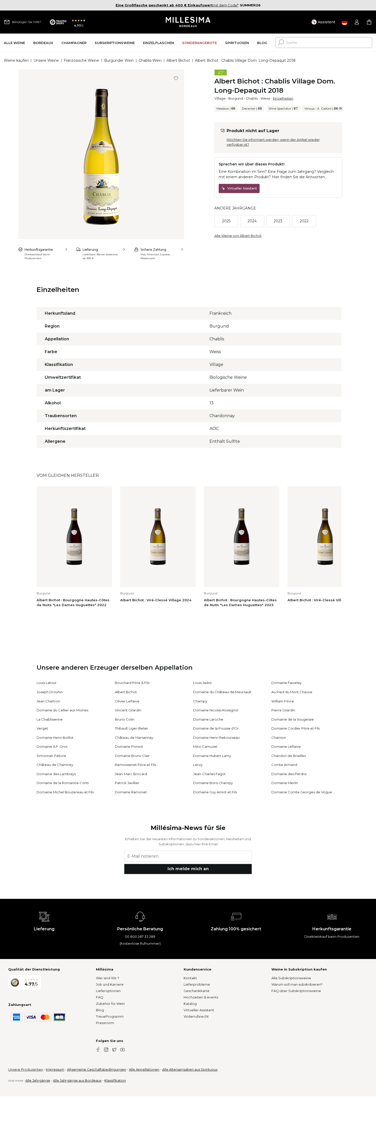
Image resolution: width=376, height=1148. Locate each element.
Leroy (198, 765)
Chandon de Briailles (288, 756)
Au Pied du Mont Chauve (291, 692)
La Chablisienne (50, 719)
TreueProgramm (110, 1016)
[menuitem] (14, 42)
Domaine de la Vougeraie (292, 719)
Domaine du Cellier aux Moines (62, 710)
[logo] (188, 22)
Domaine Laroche (208, 719)
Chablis (252, 98)
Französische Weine (81, 60)
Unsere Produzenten (25, 1069)
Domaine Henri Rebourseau (216, 737)
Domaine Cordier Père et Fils (295, 728)
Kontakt (190, 978)
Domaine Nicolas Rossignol (215, 710)
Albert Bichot (178, 60)
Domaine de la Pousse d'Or (216, 728)
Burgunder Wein (119, 60)
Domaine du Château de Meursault (222, 692)
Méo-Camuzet (205, 746)
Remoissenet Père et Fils (135, 765)
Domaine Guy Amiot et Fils (215, 792)
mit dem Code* (177, 5)
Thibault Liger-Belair (131, 728)
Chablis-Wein (150, 60)
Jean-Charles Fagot (209, 774)
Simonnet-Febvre (51, 756)
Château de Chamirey (55, 765)
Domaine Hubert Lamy (212, 756)
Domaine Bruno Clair (132, 756)
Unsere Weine (46, 60)
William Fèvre (282, 701)
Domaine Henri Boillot (55, 737)
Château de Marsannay (134, 737)
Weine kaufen (16, 60)
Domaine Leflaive (286, 746)
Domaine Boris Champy (213, 783)
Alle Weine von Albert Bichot (238, 236)
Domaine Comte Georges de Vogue (301, 792)
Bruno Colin (124, 719)
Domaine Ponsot (129, 746)
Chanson (278, 737)
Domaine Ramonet (131, 792)
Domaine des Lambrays (56, 774)
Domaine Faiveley (286, 683)
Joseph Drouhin (50, 692)
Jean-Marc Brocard (131, 774)
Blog (100, 1010)
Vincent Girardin (128, 710)
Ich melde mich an (188, 868)
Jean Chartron (48, 701)
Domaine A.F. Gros (52, 746)
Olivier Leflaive (127, 701)
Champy (200, 701)
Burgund (235, 98)
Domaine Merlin (284, 783)
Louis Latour (47, 683)
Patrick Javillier (127, 783)
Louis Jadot (202, 683)
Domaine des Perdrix (289, 774)
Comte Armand (284, 765)
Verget (42, 728)
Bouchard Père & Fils (132, 683)
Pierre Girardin (283, 710)
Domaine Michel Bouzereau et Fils (65, 792)
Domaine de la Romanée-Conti (63, 783)
